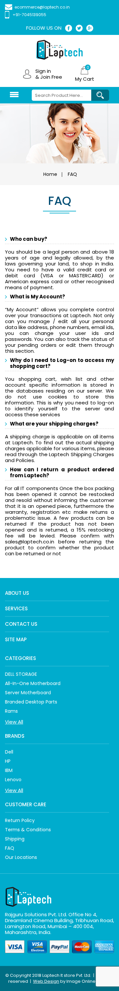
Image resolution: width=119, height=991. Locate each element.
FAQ (9, 848)
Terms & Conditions (28, 829)
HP (8, 761)
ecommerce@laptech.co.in (42, 7)
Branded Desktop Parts (31, 702)
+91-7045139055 (29, 14)
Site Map (16, 639)
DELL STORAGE (21, 674)
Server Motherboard (28, 692)
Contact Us (21, 623)
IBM (9, 770)
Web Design (46, 981)
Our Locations (21, 857)
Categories (20, 658)
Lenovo (13, 779)
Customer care (25, 804)
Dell (9, 752)
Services (16, 608)
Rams (11, 711)
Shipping (14, 839)
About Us (17, 593)
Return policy (20, 820)
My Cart (84, 79)
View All (14, 721)
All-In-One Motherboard (32, 683)
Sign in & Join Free (48, 74)
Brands (14, 735)
